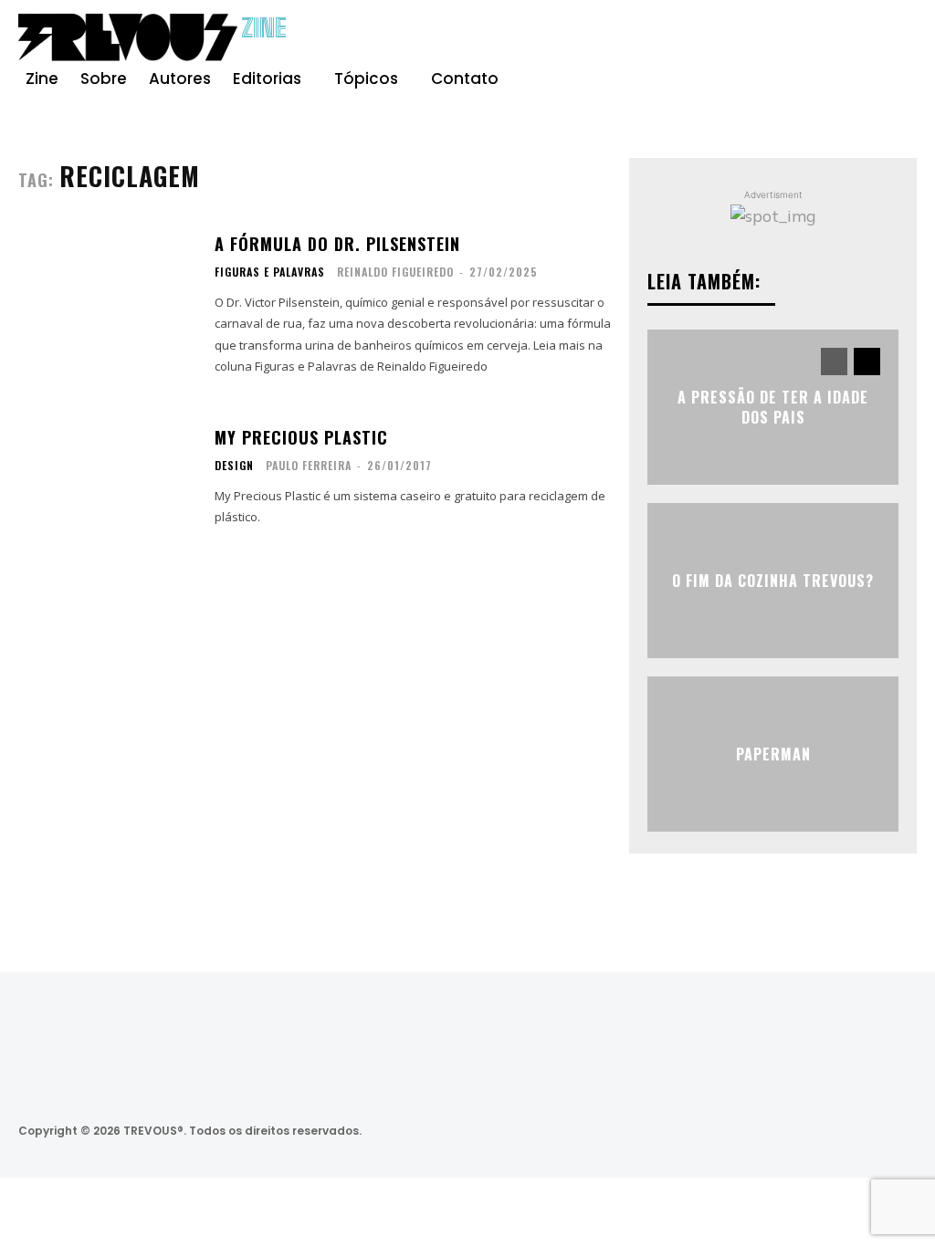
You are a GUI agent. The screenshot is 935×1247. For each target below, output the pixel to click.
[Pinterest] (867, 40)
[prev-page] (834, 361)
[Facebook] (801, 40)
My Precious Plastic (301, 437)
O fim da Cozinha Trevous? (773, 581)
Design (234, 465)
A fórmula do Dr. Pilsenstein (337, 244)
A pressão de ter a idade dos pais (773, 407)
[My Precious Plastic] (107, 477)
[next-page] (867, 361)
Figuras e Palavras (270, 272)
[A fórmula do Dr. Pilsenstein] (107, 305)
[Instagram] (834, 40)
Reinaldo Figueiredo (395, 271)
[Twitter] (799, 1130)
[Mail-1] (897, 1130)
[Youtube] (900, 40)
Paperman (773, 754)
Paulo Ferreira (309, 465)
